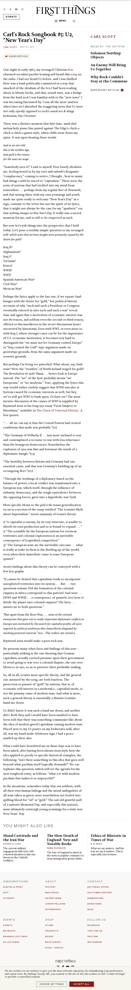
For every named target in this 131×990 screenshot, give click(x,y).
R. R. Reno (96, 844)
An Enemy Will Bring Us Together (108, 66)
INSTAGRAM (94, 942)
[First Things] (65, 10)
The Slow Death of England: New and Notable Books (62, 839)
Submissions (95, 898)
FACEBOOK (93, 925)
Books (49, 936)
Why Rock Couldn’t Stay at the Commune (109, 79)
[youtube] (16, 9)
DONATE (11, 17)
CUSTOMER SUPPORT (100, 893)
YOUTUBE (92, 936)
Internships (53, 909)
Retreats (9, 931)
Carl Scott (10, 47)
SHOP (49, 920)
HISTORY (50, 887)
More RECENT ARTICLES (105, 90)
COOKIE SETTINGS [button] (52, 984)
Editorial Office (98, 887)
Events (8, 925)
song (74, 74)
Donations (94, 904)
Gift (6, 893)
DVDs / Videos (54, 948)
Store (49, 925)
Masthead (52, 893)
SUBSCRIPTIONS (15, 881)
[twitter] (4, 9)
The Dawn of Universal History (57, 410)
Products (51, 931)
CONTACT (95, 881)
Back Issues (53, 942)
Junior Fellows (55, 904)
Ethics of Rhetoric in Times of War (108, 837)
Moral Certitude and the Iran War (20, 837)
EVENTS (9, 920)
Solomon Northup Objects (106, 55)
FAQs (90, 909)
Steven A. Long (12, 844)
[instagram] (22, 9)
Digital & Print (13, 887)
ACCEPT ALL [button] (82, 984)
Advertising (53, 898)
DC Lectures (11, 942)
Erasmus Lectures (15, 936)
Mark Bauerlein (56, 848)
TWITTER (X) (95, 931)
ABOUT (50, 881)
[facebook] (10, 9)
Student (9, 898)
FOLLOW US (96, 920)
